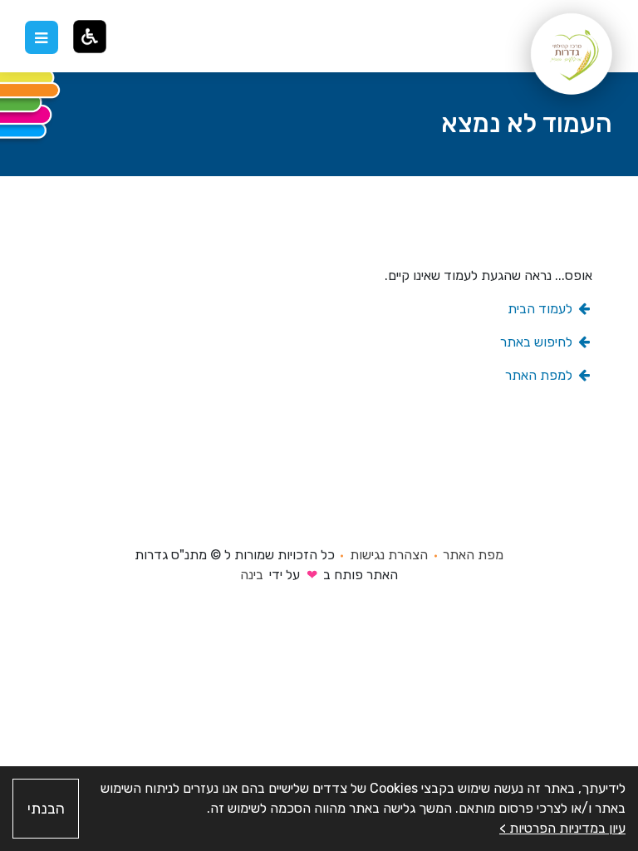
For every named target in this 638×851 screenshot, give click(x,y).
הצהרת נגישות (389, 555)
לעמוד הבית (542, 309)
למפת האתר (540, 375)
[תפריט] (41, 37)
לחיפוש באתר (538, 342)
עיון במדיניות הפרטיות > (562, 828)
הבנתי (46, 808)
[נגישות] (89, 36)
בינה (251, 575)
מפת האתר (473, 555)
